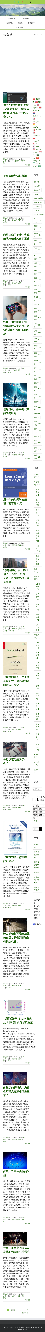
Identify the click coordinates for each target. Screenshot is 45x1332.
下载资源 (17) (36, 475)
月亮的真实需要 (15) (37, 535)
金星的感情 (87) (37, 560)
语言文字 (37, 442)
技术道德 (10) (37, 686)
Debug (37, 190)
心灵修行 (37, 317)
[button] (28, 27)
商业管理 (14, 629)
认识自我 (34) (37, 627)
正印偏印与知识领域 (15, 175)
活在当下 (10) (37, 607)
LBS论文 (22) (37, 645)
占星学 (14, 1139)
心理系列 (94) (36, 577)
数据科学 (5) (37, 696)
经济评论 (14, 1059)
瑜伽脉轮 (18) (37, 617)
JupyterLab (38, 202)
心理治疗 (20, 629)
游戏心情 (37, 396)
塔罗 (36, 304)
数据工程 (37, 362)
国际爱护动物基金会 (36, 865)
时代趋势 (14, 370)
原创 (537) (36, 570)
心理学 (18, 1219)
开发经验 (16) (37, 675)
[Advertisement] (22, 63)
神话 (36, 417)
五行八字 (14, 220)
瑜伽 (36, 402)
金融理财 (37, 457)
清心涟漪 (6, 159)
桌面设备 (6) (37, 716)
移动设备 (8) (37, 726)
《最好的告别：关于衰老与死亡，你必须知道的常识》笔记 (16, 681)
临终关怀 (14, 729)
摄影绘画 (37, 355)
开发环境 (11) (37, 665)
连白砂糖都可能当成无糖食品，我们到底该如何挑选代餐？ (16, 937)
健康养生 (14, 905)
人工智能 (37, 257)
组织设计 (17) (36, 771)
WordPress (23, 1329)
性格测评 (37, 340)
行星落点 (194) (38, 548)
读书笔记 (19, 545)
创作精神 (14, 807)
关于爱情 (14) (37, 597)
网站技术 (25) (37, 747)
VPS (36, 210)
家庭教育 (37, 310)
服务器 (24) (37, 706)
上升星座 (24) (37, 492)
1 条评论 (8, 809)
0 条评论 (8, 285)
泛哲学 (37, 388)
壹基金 (36, 872)
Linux (37, 206)
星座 (36, 383)
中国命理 (37, 227)
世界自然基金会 (36, 854)
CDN (13, 161)
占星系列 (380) (37, 483)
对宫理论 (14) (37, 523)
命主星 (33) (37, 512)
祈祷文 (37, 413)
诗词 (36, 436)
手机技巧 (37, 347)
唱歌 (36, 285)
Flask (36, 194)
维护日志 (37, 430)
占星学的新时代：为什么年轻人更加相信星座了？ (16, 1091)
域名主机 (37, 298)
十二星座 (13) (37, 502)
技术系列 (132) (37, 636)
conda (37, 186)
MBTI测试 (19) (38, 586)
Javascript (38, 198)
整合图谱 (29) (36, 755)
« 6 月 (35, 821)
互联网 (17, 161)
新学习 (20, 220)
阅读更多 (27, 165)
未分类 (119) (36, 763)
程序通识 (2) (37, 737)
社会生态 (19, 455)
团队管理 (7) (37, 655)
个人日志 (37, 220)
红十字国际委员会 (36, 880)
